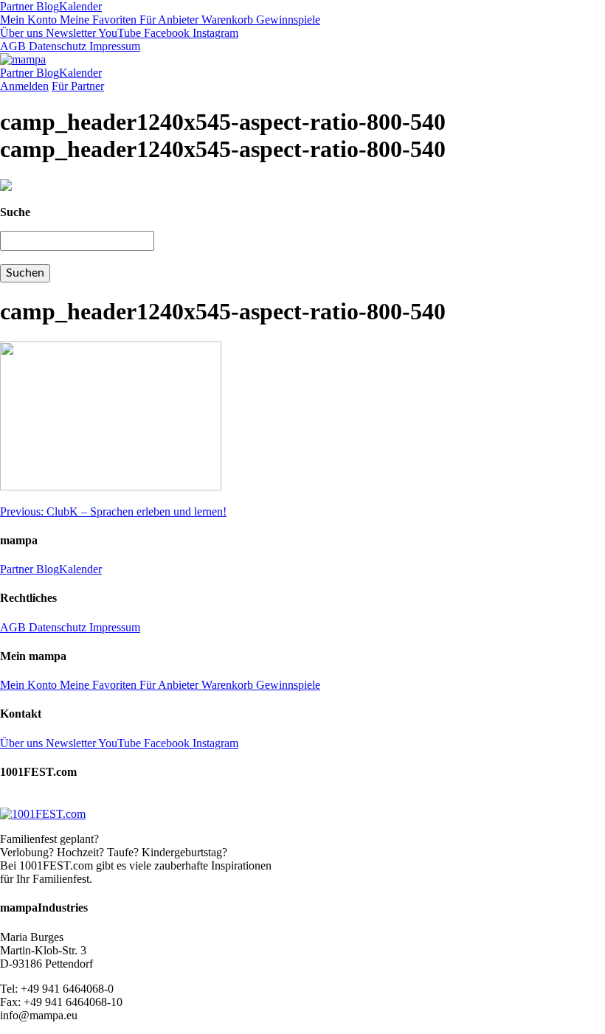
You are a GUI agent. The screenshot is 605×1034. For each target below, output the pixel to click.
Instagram (214, 33)
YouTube (118, 33)
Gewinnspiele (286, 19)
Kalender (80, 6)
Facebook (165, 33)
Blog (46, 6)
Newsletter (69, 33)
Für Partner (78, 86)
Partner (16, 6)
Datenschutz (56, 46)
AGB (13, 46)
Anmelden (24, 86)
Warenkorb (225, 19)
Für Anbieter (167, 19)
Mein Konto (28, 19)
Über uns (21, 33)
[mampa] (23, 59)
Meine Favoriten (96, 19)
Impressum (113, 46)
